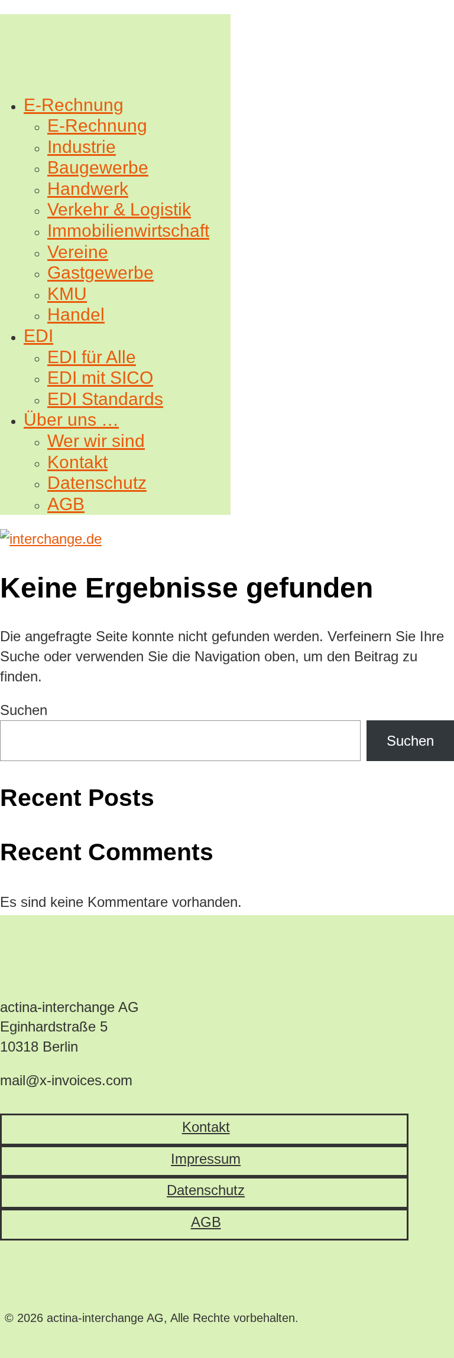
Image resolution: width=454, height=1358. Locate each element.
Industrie (81, 146)
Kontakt (77, 462)
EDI (38, 335)
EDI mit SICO (100, 377)
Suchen (23, 710)
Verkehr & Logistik (119, 209)
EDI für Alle (91, 357)
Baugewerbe (97, 167)
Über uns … (71, 419)
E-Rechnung (74, 105)
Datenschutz (97, 482)
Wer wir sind (96, 441)
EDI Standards (105, 399)
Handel (76, 314)
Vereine (77, 252)
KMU (67, 293)
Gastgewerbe (100, 272)
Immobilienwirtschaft (128, 230)
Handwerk (87, 188)
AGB (66, 504)
